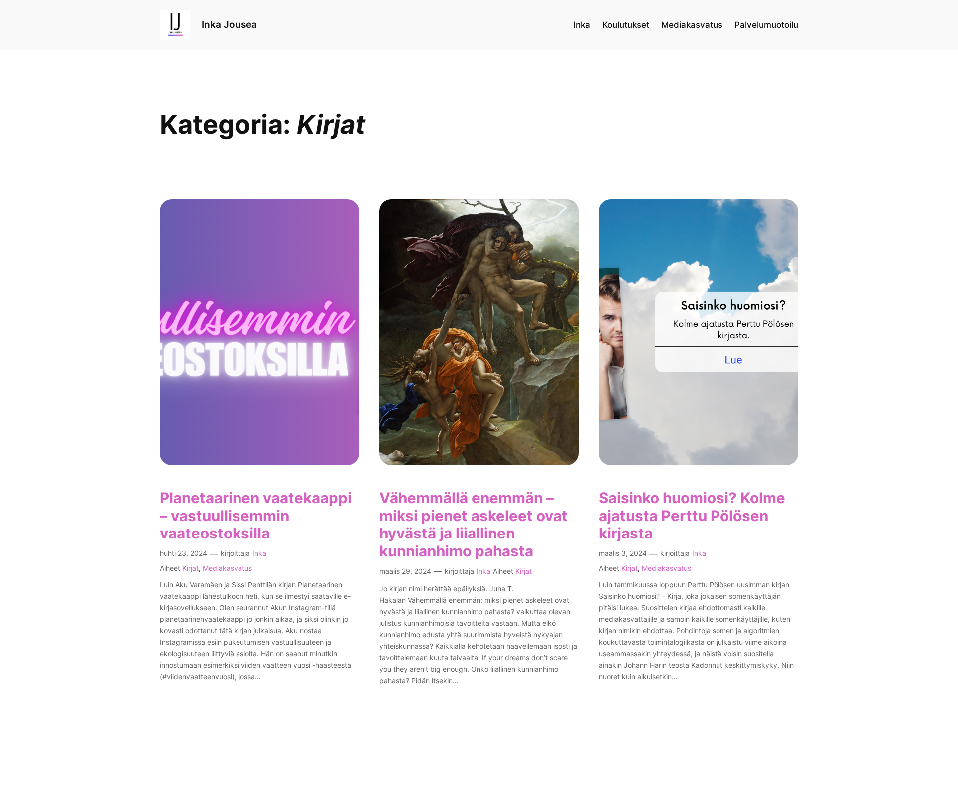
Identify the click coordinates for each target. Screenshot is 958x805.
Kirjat (190, 568)
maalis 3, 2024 (623, 553)
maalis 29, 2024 (405, 571)
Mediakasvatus (227, 568)
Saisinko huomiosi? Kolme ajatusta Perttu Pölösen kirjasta (692, 515)
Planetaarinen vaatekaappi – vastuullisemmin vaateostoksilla (256, 515)
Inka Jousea (229, 24)
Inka (259, 553)
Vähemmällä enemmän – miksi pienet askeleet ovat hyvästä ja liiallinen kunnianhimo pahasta (473, 524)
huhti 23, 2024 (183, 553)
